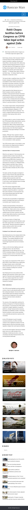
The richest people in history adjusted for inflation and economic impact (13, 409)
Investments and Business (14, 26)
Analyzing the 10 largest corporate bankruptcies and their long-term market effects (13, 423)
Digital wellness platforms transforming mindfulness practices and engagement (13, 381)
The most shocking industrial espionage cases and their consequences (12, 367)
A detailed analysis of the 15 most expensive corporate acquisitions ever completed (13, 395)
